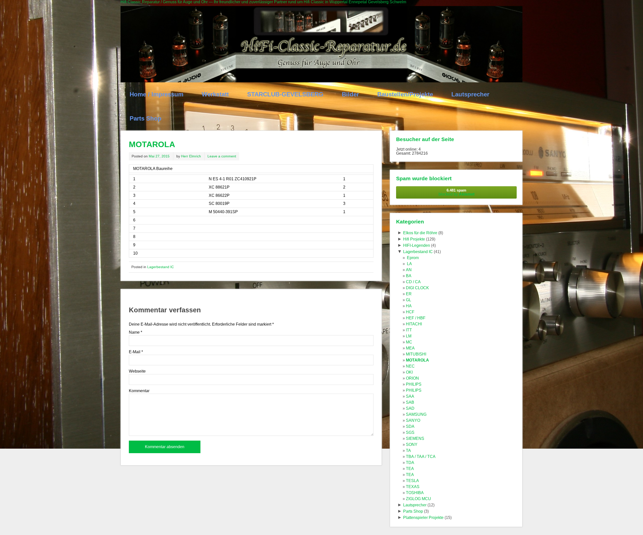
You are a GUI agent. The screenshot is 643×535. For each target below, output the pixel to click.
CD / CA (413, 282)
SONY (411, 444)
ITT (409, 330)
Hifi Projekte (414, 239)
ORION (412, 378)
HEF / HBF (415, 318)
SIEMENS (415, 438)
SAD (410, 408)
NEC (410, 366)
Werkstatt (215, 94)
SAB (410, 402)
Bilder (350, 94)
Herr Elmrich (191, 156)
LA (409, 264)
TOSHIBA (415, 493)
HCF (410, 312)
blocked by (456, 192)
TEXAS (412, 487)
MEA (410, 348)
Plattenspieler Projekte (423, 517)
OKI (409, 372)
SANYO (413, 420)
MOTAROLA (417, 360)
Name (135, 332)
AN (409, 270)
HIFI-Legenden (416, 245)
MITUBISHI (416, 354)
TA (408, 450)
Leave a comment (221, 156)
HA (409, 306)
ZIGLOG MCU (418, 499)
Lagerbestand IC (160, 267)
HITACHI (414, 324)
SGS (410, 432)
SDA (410, 426)
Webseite (137, 371)
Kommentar (139, 391)
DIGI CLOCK (417, 288)
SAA (410, 396)
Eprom (412, 258)
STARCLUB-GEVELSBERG (285, 94)
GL (408, 300)
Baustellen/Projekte (405, 94)
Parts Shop (146, 118)
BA (408, 276)
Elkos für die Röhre (420, 233)
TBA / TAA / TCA (421, 456)
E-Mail (136, 352)
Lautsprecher (470, 94)
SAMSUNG (416, 414)
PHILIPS (413, 384)
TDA (410, 462)
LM (408, 336)
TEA (410, 468)
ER (409, 294)
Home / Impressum (156, 94)
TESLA (412, 481)
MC (409, 342)
